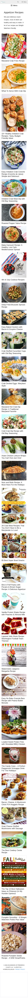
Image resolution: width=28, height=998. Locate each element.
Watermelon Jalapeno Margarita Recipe (10, 670)
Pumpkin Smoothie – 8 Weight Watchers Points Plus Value (14, 918)
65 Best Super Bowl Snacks (13, 560)
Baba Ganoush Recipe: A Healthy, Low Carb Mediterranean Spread (12, 247)
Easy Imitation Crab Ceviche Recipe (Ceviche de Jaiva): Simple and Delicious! (13, 174)
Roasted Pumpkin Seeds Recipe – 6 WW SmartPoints (13, 957)
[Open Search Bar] (18, 2)
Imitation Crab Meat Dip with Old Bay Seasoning (13, 200)
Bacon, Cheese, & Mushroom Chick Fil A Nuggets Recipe (14, 803)
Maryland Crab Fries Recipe (13, 61)
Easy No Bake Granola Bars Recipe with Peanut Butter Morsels (13, 700)
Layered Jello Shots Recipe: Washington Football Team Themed (13, 638)
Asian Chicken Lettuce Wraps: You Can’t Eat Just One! (14, 457)
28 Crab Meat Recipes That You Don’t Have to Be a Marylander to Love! (13, 528)
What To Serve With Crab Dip (14, 91)
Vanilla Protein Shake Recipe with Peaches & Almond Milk (13, 613)
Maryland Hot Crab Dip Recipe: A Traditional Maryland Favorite (11, 409)
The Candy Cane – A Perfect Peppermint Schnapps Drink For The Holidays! (13, 768)
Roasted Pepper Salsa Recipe (14, 223)
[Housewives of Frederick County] (3, 2)
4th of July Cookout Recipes (13, 280)
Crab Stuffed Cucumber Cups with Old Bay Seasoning (14, 352)
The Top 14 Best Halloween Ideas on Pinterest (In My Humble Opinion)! (13, 891)
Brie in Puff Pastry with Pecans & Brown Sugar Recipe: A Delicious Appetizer (14, 587)
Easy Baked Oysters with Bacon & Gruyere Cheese (12, 328)
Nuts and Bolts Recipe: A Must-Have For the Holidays (13, 483)
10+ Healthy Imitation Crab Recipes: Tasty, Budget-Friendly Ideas (12, 136)
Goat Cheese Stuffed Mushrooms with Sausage (12, 827)
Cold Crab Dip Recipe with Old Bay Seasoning (12, 432)
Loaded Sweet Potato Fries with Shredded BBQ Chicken (13, 743)
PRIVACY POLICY (20, 969)
